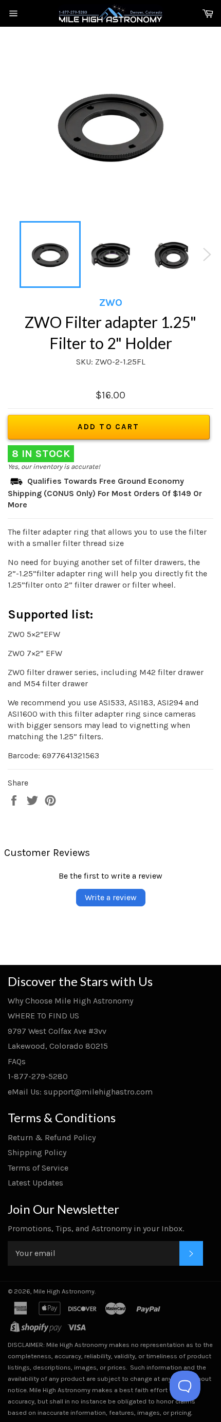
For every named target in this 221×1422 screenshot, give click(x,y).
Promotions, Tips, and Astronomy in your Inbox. (96, 1228)
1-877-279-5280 (38, 1076)
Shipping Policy (37, 1152)
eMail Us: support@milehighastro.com (80, 1092)
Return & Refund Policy (52, 1137)
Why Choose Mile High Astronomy (70, 1001)
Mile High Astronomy (64, 1291)
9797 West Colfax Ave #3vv (57, 1031)
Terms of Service (38, 1168)
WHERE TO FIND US (43, 1015)
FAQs (17, 1061)
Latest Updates (35, 1183)
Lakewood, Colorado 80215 (58, 1046)
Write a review (111, 897)
